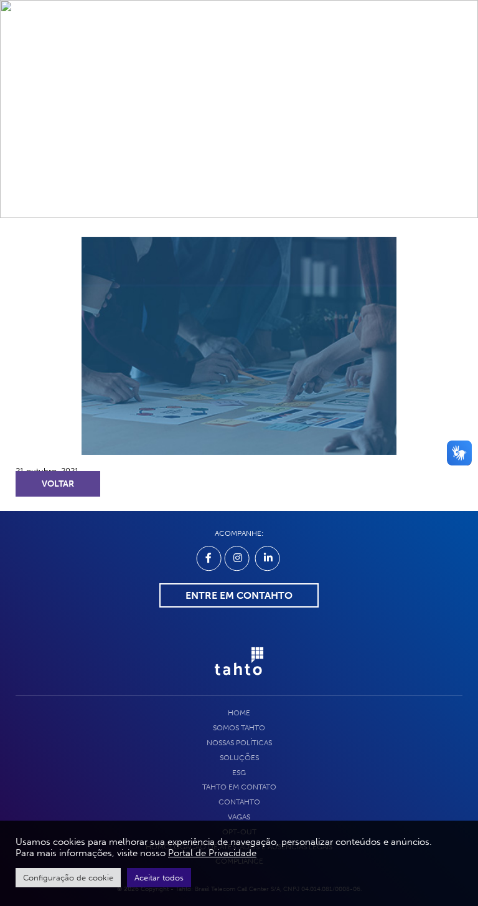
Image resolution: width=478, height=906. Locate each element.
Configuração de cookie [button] (68, 877)
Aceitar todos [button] (159, 877)
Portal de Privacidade (212, 853)
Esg (239, 772)
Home (239, 712)
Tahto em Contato (239, 787)
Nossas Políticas (239, 742)
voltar (58, 484)
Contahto (239, 802)
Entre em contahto (239, 595)
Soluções (239, 757)
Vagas (239, 817)
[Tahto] (239, 681)
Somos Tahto (239, 727)
